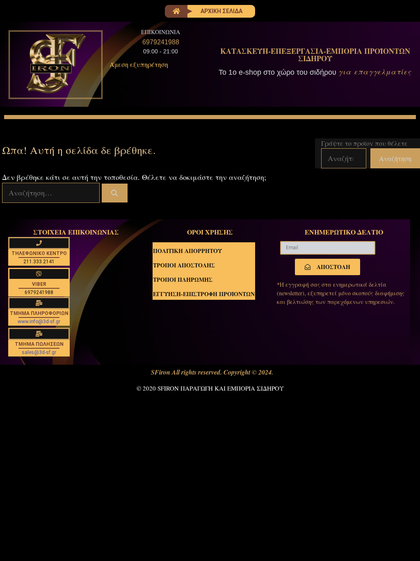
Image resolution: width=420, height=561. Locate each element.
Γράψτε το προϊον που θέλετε (364, 143)
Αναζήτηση (395, 158)
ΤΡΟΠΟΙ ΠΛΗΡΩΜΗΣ (182, 279)
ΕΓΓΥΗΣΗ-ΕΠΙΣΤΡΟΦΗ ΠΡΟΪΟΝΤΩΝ (204, 294)
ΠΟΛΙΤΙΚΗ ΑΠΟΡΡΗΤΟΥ (187, 250)
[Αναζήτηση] (115, 193)
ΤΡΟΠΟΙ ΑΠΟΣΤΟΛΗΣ (184, 265)
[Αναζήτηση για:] (52, 193)
